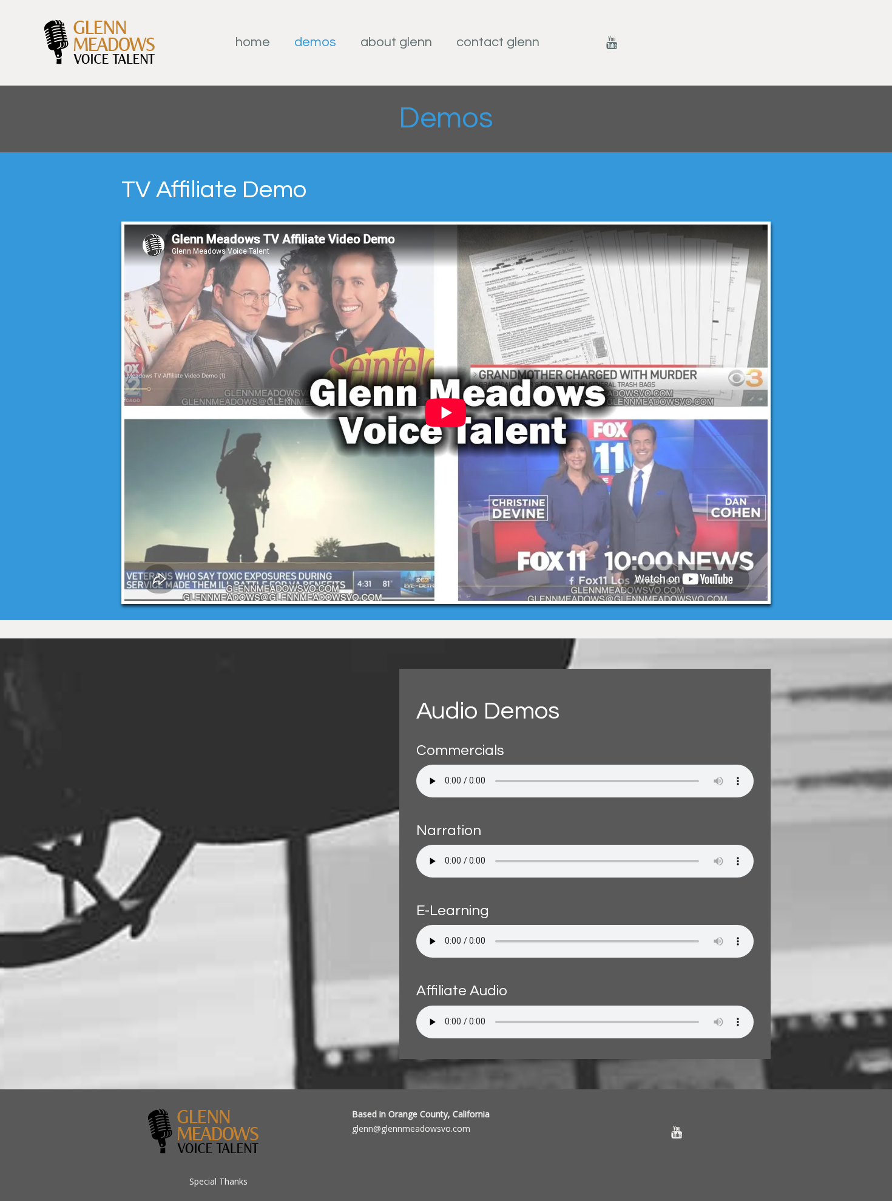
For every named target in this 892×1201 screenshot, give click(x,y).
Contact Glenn (497, 42)
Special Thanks (218, 1181)
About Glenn (396, 42)
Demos (315, 42)
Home (252, 42)
